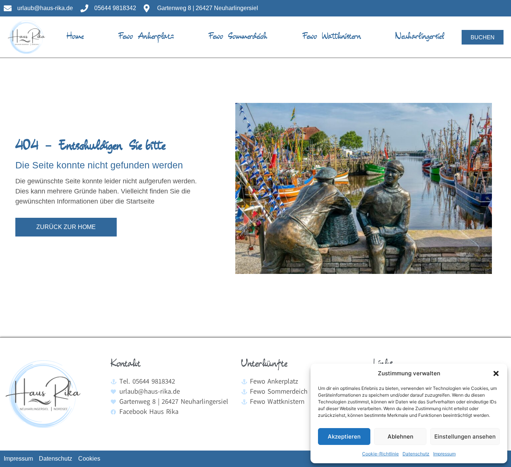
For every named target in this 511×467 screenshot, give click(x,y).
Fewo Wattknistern (331, 37)
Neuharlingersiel (419, 37)
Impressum (444, 454)
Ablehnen (400, 436)
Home (75, 37)
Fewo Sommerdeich (237, 37)
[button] (496, 373)
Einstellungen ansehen (465, 436)
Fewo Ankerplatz (146, 37)
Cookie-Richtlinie (380, 454)
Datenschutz (416, 454)
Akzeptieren (344, 436)
